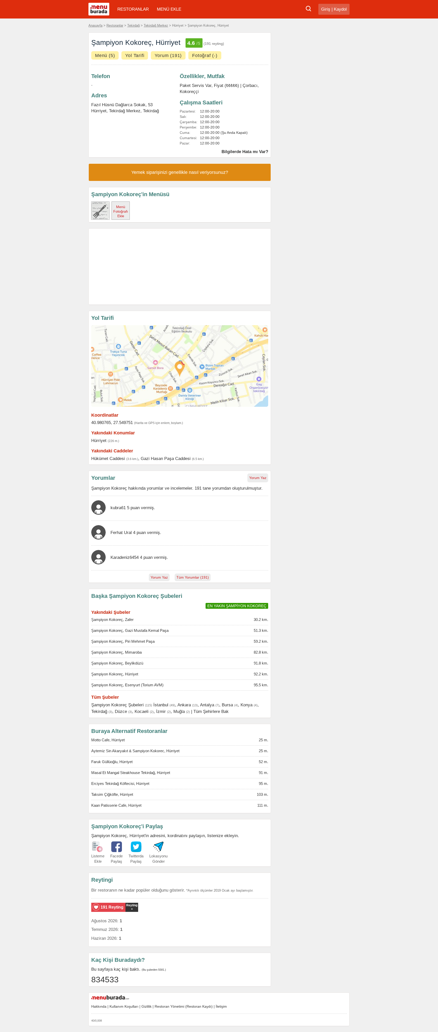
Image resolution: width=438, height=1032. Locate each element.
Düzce (121, 711)
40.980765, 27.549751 (112, 422)
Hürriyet (98, 440)
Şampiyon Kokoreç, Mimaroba (116, 652)
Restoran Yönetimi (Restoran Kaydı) (184, 1006)
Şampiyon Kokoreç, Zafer (112, 619)
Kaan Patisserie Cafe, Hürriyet (116, 805)
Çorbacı (250, 85)
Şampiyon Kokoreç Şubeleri (117, 705)
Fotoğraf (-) (204, 55)
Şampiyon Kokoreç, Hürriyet (114, 674)
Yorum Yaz (257, 478)
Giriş (325, 9)
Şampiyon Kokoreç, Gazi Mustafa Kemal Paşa (130, 630)
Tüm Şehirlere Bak (211, 711)
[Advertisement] (179, 266)
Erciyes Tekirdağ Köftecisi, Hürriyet (120, 783)
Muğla (179, 711)
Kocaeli (142, 711)
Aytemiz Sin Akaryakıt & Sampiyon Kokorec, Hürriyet (135, 751)
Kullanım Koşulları (124, 1006)
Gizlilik (146, 1006)
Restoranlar (114, 25)
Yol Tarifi (134, 55)
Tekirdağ (133, 25)
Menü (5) (105, 55)
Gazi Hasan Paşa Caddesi (166, 458)
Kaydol (340, 9)
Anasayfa (95, 25)
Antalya (207, 705)
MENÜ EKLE (169, 9)
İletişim (221, 1006)
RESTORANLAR (133, 9)
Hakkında (98, 1006)
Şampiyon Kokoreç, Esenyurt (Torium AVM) (127, 685)
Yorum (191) (168, 55)
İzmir (161, 711)
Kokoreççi (189, 91)
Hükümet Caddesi (108, 458)
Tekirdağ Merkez (156, 25)
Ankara (184, 705)
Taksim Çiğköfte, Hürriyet (112, 794)
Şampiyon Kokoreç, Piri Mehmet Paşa (123, 641)
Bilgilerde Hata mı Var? (245, 151)
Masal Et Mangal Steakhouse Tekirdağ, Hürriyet (130, 772)
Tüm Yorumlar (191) (192, 577)
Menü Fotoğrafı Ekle (120, 211)
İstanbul (160, 705)
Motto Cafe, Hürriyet (108, 740)
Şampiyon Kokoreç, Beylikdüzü (117, 663)
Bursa (227, 705)
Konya (246, 705)
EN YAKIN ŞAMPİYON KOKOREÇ (236, 606)
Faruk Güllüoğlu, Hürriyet (112, 762)
